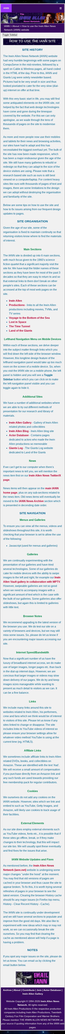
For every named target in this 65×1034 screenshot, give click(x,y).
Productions (17, 305)
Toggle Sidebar (10, 35)
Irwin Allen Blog (19, 431)
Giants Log (16, 448)
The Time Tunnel (19, 326)
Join (39, 990)
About (15, 26)
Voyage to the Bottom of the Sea (29, 317)
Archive (7, 990)
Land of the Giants (20, 330)
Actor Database (19, 435)
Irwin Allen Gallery (20, 422)
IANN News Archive (31, 501)
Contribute (28, 990)
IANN (6, 8)
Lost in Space (17, 322)
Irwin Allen (15, 300)
